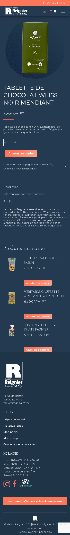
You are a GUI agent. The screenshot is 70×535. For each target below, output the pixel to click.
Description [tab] (10, 187)
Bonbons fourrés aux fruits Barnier (42, 327)
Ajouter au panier (21, 153)
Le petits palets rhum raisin (42, 261)
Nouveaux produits (26, 168)
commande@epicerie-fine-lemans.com (35, 501)
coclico (48, 531)
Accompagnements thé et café (34, 164)
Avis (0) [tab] (7, 201)
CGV (28, 524)
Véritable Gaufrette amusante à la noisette (45, 294)
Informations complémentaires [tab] (23, 194)
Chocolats (9, 168)
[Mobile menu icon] (63, 11)
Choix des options (37, 349)
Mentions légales (41, 524)
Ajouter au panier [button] (37, 283)
